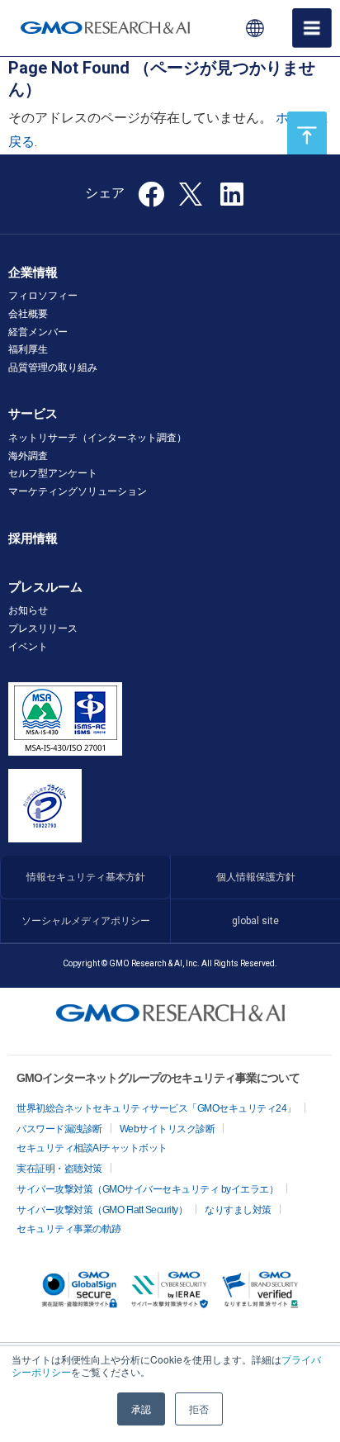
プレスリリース (43, 628)
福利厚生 (28, 349)
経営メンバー (38, 332)
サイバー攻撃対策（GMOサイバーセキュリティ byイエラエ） (147, 1189)
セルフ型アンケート (52, 473)
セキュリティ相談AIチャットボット (92, 1148)
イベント (28, 646)
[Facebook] (151, 199)
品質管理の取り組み (52, 367)
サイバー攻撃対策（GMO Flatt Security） (102, 1210)
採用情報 (33, 538)
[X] (192, 192)
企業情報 (33, 272)
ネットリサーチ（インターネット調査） (97, 438)
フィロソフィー (43, 295)
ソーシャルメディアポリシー (85, 921)
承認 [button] (141, 1409)
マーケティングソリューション (77, 491)
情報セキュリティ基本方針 (85, 877)
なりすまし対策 (238, 1210)
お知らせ (28, 610)
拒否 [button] (199, 1409)
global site (255, 921)
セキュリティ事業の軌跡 (69, 1229)
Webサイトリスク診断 (167, 1129)
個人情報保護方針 (255, 877)
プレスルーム (45, 587)
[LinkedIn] (231, 199)
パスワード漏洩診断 (59, 1129)
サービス (33, 413)
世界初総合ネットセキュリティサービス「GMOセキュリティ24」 (156, 1108)
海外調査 (28, 456)
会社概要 (28, 314)
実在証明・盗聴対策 (59, 1168)
